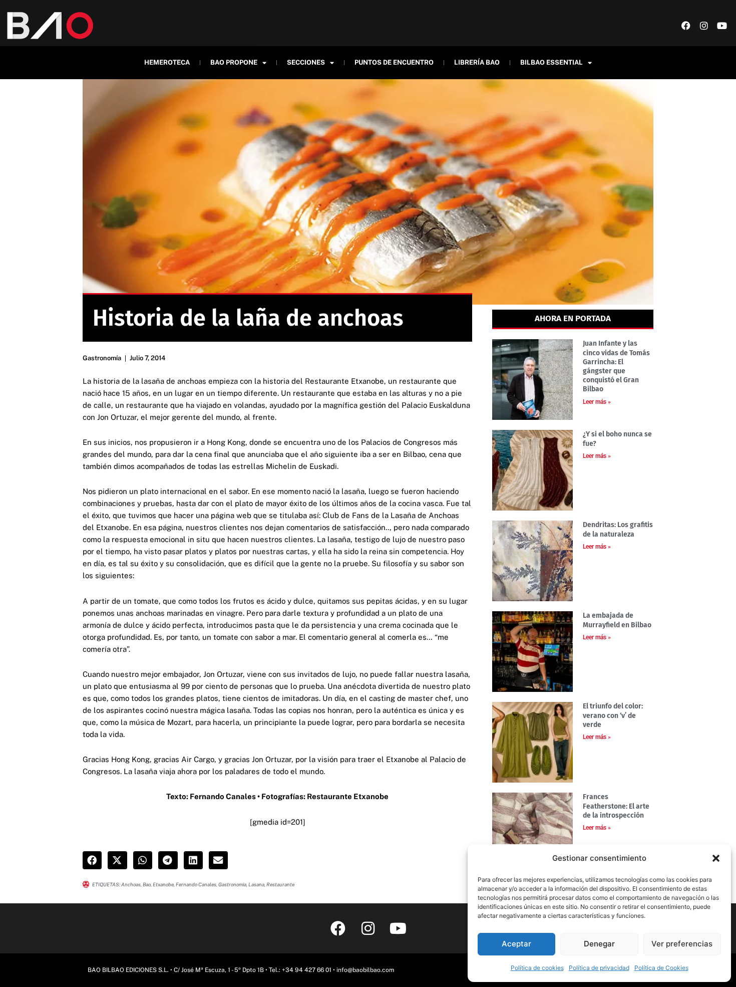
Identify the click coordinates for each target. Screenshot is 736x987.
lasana (256, 884)
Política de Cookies (661, 967)
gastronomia (232, 884)
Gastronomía (102, 358)
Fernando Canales (196, 884)
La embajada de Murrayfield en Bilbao (617, 620)
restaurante (280, 884)
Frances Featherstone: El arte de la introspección (616, 806)
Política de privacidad (599, 967)
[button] (716, 858)
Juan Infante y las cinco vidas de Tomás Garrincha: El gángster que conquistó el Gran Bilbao (616, 366)
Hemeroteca (167, 62)
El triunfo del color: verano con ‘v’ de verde (613, 715)
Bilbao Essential (551, 62)
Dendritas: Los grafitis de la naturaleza (618, 529)
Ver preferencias (681, 943)
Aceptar (516, 943)
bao (147, 884)
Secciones (306, 62)
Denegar (599, 943)
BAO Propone (233, 62)
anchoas (131, 884)
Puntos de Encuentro (394, 62)
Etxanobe (163, 884)
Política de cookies (537, 967)
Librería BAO (477, 62)
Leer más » (597, 401)
